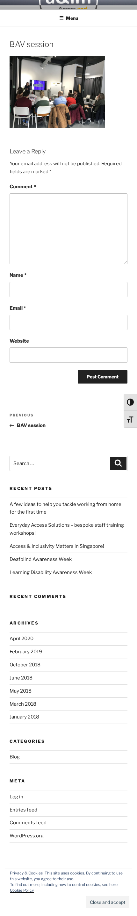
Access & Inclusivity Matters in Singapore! (57, 546)
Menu (72, 18)
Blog (15, 757)
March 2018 (23, 704)
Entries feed (23, 810)
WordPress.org (27, 836)
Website (19, 341)
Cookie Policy (22, 890)
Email (18, 308)
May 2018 (21, 691)
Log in (16, 797)
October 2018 (25, 665)
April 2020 (21, 638)
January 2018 (24, 717)
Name (18, 275)
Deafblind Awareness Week (41, 559)
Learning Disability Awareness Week (51, 572)
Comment (23, 187)
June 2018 (21, 678)
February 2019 (26, 652)
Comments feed (28, 823)
